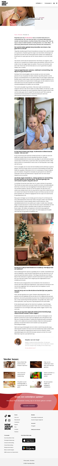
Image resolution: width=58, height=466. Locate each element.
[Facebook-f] (5, 420)
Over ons (16, 417)
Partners (16, 431)
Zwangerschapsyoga (9, 440)
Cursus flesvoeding (8, 445)
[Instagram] (9, 420)
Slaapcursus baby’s (8, 447)
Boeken (33, 415)
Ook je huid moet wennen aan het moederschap (21, 374)
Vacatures (16, 422)
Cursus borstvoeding (9, 442)
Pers (15, 427)
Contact (16, 429)
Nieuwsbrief (17, 420)
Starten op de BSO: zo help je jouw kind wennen (49, 374)
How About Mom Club (9, 438)
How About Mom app (26, 435)
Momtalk (20, 34)
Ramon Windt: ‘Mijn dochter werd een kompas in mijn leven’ (22, 363)
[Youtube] (9, 415)
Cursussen (6, 435)
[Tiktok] (5, 415)
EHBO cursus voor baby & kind (11, 452)
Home (15, 34)
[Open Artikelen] (41, 3)
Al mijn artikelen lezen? (30, 348)
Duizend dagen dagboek (37, 420)
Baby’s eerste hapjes (9, 449)
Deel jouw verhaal (35, 429)
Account (33, 423)
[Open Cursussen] (51, 3)
